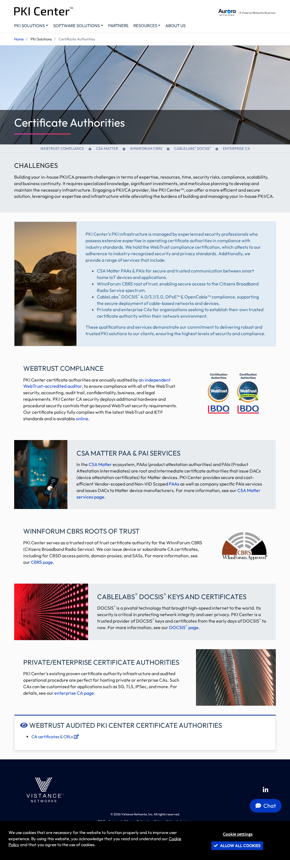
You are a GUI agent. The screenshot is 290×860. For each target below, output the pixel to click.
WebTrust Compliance (62, 148)
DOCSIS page (184, 627)
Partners (118, 25)
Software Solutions (76, 25)
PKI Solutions (29, 25)
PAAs (174, 484)
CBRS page (42, 562)
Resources (145, 25)
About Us (175, 25)
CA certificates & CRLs (52, 736)
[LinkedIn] (265, 790)
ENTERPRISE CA (236, 148)
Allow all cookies (240, 845)
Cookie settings (238, 834)
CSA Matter (107, 148)
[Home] (43, 790)
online (82, 418)
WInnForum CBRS (146, 148)
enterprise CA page (74, 693)
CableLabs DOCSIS (192, 148)
